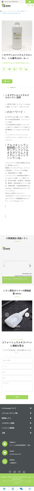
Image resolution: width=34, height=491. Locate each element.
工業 (3, 433)
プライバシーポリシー (19, 481)
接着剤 (17, 326)
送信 (17, 397)
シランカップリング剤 (13, 11)
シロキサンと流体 (8, 423)
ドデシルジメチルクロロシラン (15, 279)
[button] (30, 265)
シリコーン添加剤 (8, 428)
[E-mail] (4, 489)
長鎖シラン (24, 11)
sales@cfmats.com (15, 454)
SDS (8, 81)
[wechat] (21, 489)
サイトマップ (6, 481)
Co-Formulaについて (9, 408)
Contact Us (13, 87)
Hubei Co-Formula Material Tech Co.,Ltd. (19, 477)
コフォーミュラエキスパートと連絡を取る (17, 344)
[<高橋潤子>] (13, 489)
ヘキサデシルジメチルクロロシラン (11, 13)
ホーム (4, 11)
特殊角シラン (6, 418)
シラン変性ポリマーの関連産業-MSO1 (17, 292)
